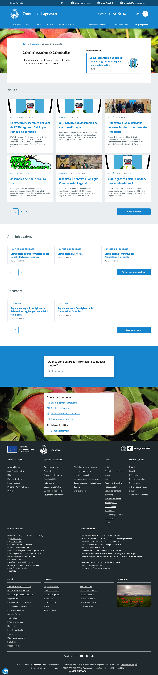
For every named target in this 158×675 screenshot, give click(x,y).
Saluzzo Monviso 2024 (89, 602)
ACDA (46, 606)
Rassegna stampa (112, 486)
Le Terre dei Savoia (87, 598)
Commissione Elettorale (70, 254)
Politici (10, 490)
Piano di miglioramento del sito (20, 594)
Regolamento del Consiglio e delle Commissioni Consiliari (75, 309)
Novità (13, 117)
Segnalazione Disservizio (17, 606)
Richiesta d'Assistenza (16, 610)
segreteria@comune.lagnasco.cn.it (27, 553)
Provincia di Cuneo (51, 590)
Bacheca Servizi (13, 614)
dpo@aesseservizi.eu (94, 565)
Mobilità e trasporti (81, 474)
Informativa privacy (15, 622)
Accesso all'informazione (99, 24)
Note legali (11, 626)
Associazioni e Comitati (138, 494)
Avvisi (107, 522)
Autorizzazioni (49, 482)
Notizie (107, 467)
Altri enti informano (113, 498)
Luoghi (132, 471)
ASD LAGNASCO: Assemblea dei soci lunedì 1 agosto (78, 125)
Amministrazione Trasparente (19, 586)
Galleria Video (134, 482)
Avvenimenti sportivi (113, 482)
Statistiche (11, 641)
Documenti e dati (134, 330)
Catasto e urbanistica (52, 486)
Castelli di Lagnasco (52, 594)
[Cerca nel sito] (145, 14)
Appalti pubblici (50, 478)
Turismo (77, 486)
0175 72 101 (15, 538)
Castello (108, 478)
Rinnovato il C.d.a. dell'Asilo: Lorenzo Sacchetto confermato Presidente (127, 127)
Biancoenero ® (89, 668)
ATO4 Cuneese (50, 610)
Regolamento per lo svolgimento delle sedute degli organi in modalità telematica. (29, 311)
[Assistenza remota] (136, 664)
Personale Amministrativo (18, 486)
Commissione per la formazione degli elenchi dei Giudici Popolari (29, 255)
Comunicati (109, 518)
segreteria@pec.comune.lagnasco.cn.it (28, 550)
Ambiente (48, 471)
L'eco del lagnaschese (114, 514)
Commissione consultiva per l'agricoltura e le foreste (119, 255)
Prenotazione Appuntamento (19, 602)
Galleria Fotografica (137, 478)
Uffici (9, 474)
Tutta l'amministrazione (133, 272)
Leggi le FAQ (12, 598)
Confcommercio (86, 606)
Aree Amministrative (15, 471)
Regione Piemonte (16, 3)
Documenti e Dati (14, 478)
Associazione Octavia (88, 590)
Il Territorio (133, 474)
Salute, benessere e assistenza (86, 478)
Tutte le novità (134, 211)
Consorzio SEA (50, 602)
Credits (10, 633)
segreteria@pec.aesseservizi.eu (97, 568)
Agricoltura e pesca (51, 467)
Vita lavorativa (80, 490)
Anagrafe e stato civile (53, 474)
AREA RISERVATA (79, 671)
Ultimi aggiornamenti (16, 637)
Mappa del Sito (13, 645)
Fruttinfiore (48, 598)
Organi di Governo (14, 467)
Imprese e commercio (82, 471)
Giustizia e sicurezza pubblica (85, 467)
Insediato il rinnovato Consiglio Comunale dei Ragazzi (78, 181)
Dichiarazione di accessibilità (18, 590)
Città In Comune (127, 664)
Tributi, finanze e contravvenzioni (87, 482)
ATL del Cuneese (87, 594)
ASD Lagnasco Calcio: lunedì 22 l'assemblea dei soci (127, 181)
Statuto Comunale (14, 618)
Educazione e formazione (54, 494)
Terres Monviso (86, 586)
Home (24, 43)
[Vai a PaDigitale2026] (135, 448)
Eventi (132, 467)
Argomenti (34, 43)
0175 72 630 (16, 541)
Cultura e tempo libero (53, 490)
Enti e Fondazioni (14, 482)
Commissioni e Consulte (22, 249)
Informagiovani (111, 502)
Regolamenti (16, 303)
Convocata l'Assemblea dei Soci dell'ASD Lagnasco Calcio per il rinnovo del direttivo (106, 61)
